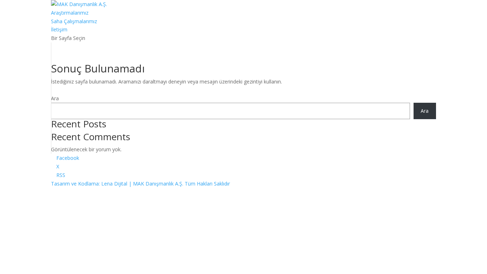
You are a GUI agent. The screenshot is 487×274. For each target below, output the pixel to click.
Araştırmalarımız (69, 12)
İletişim (59, 29)
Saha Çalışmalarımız (74, 21)
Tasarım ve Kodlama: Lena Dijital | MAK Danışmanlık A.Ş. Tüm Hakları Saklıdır (140, 183)
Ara (55, 98)
